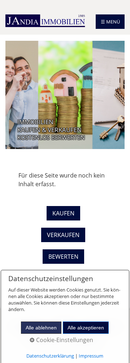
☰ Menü (110, 21)
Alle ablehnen (41, 328)
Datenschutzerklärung (50, 356)
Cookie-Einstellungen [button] (64, 340)
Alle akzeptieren (86, 328)
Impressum (91, 356)
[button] (63, 213)
